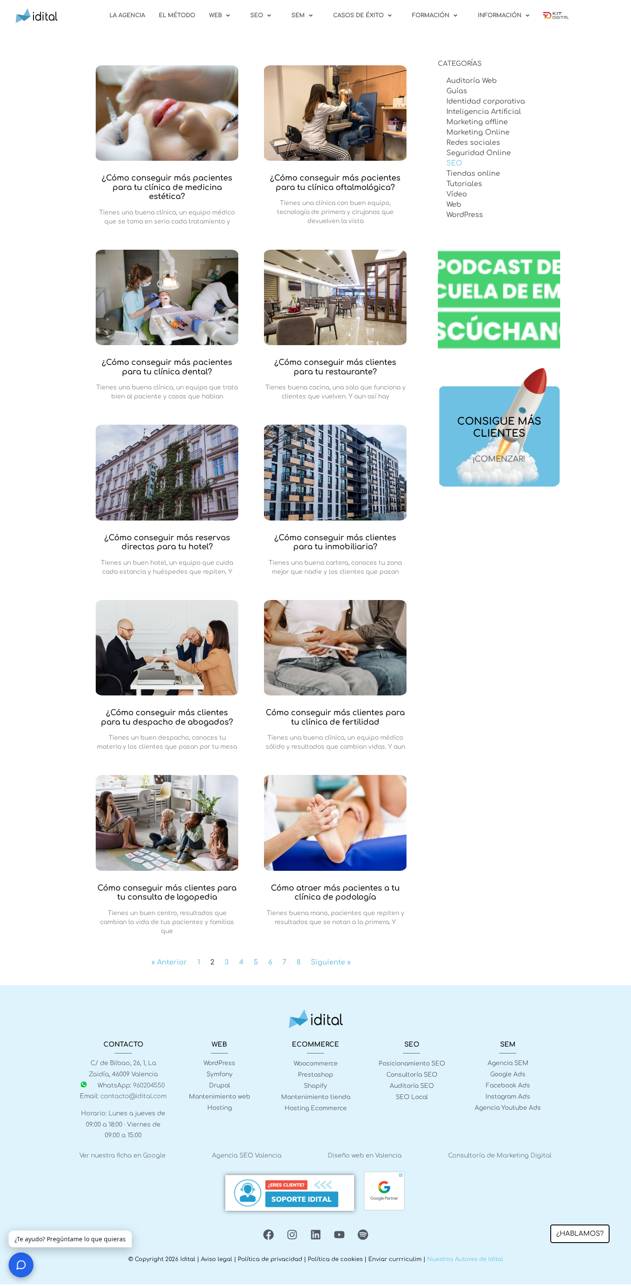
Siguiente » (331, 962)
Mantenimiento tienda (315, 1097)
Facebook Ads (508, 1085)
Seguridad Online (478, 153)
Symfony (219, 1074)
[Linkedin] (315, 1235)
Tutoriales (464, 184)
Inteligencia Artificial (483, 112)
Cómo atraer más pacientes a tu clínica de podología (335, 893)
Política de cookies (335, 1259)
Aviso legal (216, 1259)
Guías (456, 91)
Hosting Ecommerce (316, 1108)
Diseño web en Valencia (365, 1155)
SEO (454, 163)
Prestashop (315, 1075)
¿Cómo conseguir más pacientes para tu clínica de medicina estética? (167, 187)
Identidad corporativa (485, 101)
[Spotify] (362, 1235)
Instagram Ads (507, 1096)
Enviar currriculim (395, 1259)
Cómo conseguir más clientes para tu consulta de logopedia (167, 893)
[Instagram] (292, 1235)
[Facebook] (268, 1235)
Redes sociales (473, 143)
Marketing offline (477, 122)
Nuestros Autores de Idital (465, 1259)
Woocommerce (316, 1063)
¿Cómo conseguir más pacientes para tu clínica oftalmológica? (335, 183)
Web (453, 204)
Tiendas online (473, 174)
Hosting (219, 1108)
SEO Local (412, 1097)
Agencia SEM (508, 1063)
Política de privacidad (270, 1259)
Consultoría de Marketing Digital (500, 1155)
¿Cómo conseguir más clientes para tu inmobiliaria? (335, 542)
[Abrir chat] (21, 1264)
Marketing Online (478, 132)
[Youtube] (339, 1235)
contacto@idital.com (133, 1096)
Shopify (315, 1086)
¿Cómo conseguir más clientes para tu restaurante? (335, 367)
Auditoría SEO (412, 1086)
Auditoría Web (471, 81)
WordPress (464, 215)
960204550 (149, 1085)
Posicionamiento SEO (412, 1063)
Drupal (219, 1085)
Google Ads (507, 1074)
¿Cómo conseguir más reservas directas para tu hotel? (167, 542)
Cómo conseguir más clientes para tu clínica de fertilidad (335, 717)
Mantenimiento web (219, 1096)
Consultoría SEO (411, 1075)
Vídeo (456, 194)
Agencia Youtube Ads (508, 1108)
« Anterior (169, 962)
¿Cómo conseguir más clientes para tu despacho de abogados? (167, 717)
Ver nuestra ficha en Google (122, 1155)
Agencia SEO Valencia (247, 1155)
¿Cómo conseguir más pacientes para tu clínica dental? (167, 367)
